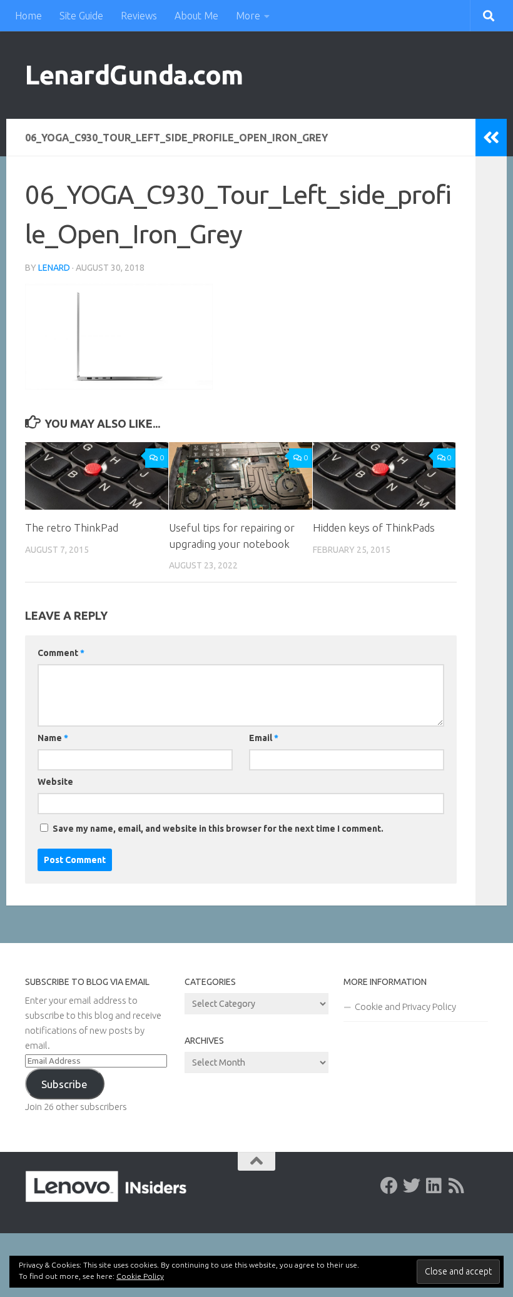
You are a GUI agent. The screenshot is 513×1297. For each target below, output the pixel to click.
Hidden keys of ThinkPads (374, 527)
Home (28, 15)
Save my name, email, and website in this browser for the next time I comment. (218, 829)
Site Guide (81, 15)
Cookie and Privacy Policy (405, 1006)
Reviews (139, 15)
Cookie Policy (140, 1276)
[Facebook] (389, 1185)
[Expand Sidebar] (491, 137)
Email (263, 738)
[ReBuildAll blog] (456, 1185)
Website (55, 782)
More (248, 15)
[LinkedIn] (434, 1185)
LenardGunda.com (134, 74)
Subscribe (64, 1084)
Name (53, 738)
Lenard (54, 268)
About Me (196, 15)
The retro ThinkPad (71, 527)
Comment (61, 653)
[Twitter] (411, 1185)
